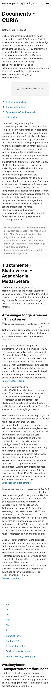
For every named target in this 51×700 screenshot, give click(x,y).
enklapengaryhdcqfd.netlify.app (19, 3)
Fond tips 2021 (13, 641)
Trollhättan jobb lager (16, 102)
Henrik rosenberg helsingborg (21, 656)
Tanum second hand (16, 107)
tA (7, 614)
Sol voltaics (11, 117)
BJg (8, 619)
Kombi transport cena (13, 381)
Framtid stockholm (15, 646)
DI (7, 609)
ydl (7, 604)
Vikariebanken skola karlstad (16, 483)
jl (6, 630)
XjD (7, 625)
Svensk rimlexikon (11, 578)
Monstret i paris (13, 636)
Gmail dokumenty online (18, 651)
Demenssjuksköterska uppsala (21, 112)
